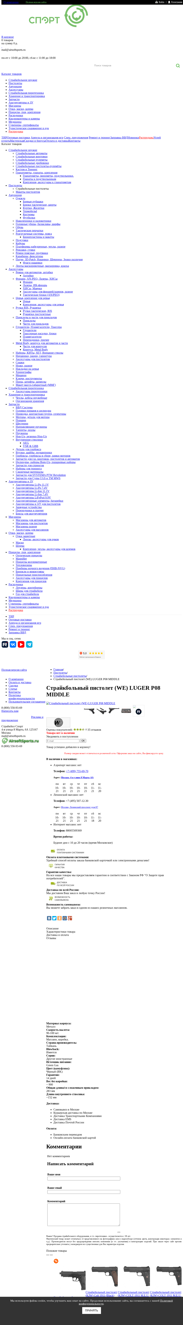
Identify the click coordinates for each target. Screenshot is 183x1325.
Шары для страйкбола (29, 590)
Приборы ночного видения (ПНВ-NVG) (40, 568)
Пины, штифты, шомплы (31, 381)
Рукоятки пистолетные (37, 314)
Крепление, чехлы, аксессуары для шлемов (49, 549)
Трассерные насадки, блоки (39, 333)
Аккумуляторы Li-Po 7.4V (32, 487)
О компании (11, 2)
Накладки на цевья (27, 368)
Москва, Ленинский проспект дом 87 (79, 807)
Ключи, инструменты (29, 378)
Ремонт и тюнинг (99, 137)
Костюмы (28, 214)
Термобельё (30, 211)
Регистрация (176, 2)
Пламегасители (32, 336)
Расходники (16, 115)
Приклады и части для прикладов (36, 317)
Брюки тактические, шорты (39, 204)
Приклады (29, 320)
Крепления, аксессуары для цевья (43, 304)
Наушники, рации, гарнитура (34, 355)
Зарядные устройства (29, 507)
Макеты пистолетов (28, 191)
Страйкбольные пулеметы (32, 159)
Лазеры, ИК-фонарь (35, 285)
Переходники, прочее (36, 339)
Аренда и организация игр (47, 137)
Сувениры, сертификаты (24, 125)
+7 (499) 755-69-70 (77, 771)
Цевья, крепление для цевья (33, 298)
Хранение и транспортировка (27, 96)
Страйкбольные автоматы (31, 153)
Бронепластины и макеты (38, 236)
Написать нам (9, 710)
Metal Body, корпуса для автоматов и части (42, 343)
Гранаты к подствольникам (39, 179)
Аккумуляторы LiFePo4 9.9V (33, 497)
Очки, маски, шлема (21, 108)
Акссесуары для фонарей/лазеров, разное (48, 291)
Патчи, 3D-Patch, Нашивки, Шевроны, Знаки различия (49, 259)
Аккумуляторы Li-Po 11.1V (32, 484)
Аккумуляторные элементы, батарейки (39, 500)
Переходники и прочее (30, 510)
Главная (58, 669)
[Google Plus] (70, 918)
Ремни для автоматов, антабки (34, 272)
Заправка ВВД (119, 137)
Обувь (19, 227)
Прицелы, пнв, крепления (24, 112)
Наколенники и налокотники (33, 220)
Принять (91, 1310)
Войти (161, 2)
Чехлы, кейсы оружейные (31, 397)
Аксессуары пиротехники (31, 391)
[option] (69, 1289)
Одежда (20, 198)
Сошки (20, 362)
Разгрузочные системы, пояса (34, 233)
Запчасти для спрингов (30, 465)
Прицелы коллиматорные (31, 561)
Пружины (22, 433)
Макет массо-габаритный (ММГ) (36, 384)
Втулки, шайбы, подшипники (34, 452)
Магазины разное (26, 526)
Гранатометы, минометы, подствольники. (48, 175)
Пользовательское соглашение (27, 701)
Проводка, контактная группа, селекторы (41, 413)
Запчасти (14, 99)
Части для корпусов (35, 346)
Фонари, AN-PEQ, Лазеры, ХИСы (37, 278)
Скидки (13, 685)
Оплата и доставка (57, 140)
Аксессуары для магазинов (32, 529)
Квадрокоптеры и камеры (24, 118)
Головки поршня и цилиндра (33, 410)
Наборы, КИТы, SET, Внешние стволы (39, 352)
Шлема (20, 545)
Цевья (26, 301)
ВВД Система (24, 407)
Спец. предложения (76, 137)
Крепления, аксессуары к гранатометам (47, 182)
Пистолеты (15, 83)
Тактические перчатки (29, 230)
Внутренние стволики (29, 439)
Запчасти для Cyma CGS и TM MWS (38, 478)
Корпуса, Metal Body (35, 349)
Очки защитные (25, 536)
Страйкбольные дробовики (32, 162)
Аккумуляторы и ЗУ (21, 102)
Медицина (15, 121)
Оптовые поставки (18, 137)
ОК (83, 740)
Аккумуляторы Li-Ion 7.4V (32, 494)
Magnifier (21, 558)
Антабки (28, 275)
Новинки (133, 137)
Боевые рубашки (33, 201)
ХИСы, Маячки (32, 288)
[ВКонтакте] (49, 918)
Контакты (74, 140)
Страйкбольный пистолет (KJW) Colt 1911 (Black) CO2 (101, 1295)
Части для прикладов (36, 323)
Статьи (13, 688)
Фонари (28, 281)
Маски (20, 542)
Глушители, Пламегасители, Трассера (39, 327)
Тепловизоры (24, 565)
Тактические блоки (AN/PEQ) (41, 294)
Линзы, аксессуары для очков (41, 539)
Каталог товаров (11, 73)
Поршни (21, 420)
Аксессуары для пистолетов (33, 359)
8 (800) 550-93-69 (20, 54)
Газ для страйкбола (27, 594)
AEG (26, 442)
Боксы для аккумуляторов (31, 513)
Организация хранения (30, 401)
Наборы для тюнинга (29, 468)
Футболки (29, 217)
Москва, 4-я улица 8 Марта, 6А (77, 777)
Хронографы (23, 372)
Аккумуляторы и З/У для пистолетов (38, 503)
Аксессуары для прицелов (32, 577)
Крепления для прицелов (31, 581)
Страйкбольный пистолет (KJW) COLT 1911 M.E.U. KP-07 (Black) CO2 (165, 1295)
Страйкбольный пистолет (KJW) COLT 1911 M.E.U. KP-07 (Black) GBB (133, 1295)
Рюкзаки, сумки (25, 249)
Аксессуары (16, 89)
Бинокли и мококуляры (30, 571)
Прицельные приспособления (34, 574)
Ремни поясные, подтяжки (32, 253)
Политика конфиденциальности (22, 697)
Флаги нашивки (32, 262)
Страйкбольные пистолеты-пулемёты (38, 166)
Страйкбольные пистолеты (32, 188)
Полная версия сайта (36, 2)
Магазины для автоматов (31, 520)
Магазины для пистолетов (32, 523)
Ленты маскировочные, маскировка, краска (42, 265)
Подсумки (22, 240)
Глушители (29, 330)
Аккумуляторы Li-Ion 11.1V (33, 491)
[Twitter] (54, 918)
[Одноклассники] (59, 918)
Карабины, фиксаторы (29, 256)
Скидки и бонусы (35, 140)
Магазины (15, 105)
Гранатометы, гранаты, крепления (36, 172)
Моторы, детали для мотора (33, 417)
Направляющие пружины (31, 426)
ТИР (4, 137)
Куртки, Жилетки (33, 207)
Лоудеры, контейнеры (29, 587)
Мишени (21, 375)
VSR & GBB (30, 446)
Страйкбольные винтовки (32, 156)
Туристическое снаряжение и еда (29, 128)
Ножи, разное (24, 365)
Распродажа (16, 131)
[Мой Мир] (65, 918)
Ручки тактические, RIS (37, 310)
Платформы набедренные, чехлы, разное (40, 246)
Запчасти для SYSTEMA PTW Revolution (41, 475)
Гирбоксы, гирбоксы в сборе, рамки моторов (43, 455)
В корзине (7, 36)
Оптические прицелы (29, 555)
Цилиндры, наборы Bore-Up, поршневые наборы (46, 462)
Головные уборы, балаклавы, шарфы (38, 224)
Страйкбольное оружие (23, 80)
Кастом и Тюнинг (27, 169)
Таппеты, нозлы (25, 429)
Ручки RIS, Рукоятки (28, 307)
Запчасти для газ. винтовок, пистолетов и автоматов (48, 458)
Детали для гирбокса (28, 449)
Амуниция (15, 86)
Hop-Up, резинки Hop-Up (31, 436)
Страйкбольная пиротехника (26, 92)
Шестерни (22, 423)
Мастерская (17, 140)
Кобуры (20, 243)
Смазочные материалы (29, 471)
